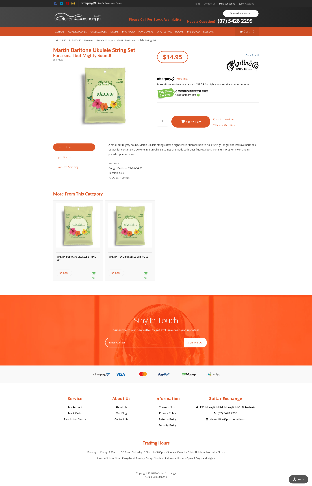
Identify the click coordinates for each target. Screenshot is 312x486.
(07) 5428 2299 (220, 20)
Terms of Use (167, 407)
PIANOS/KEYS (145, 31)
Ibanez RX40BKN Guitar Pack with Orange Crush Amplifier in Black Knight (32, 471)
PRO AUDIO (128, 31)
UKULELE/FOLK (98, 31)
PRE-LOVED (193, 31)
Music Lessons (227, 3)
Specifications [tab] (65, 157)
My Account (75, 407)
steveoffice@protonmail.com (227, 419)
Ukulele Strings (104, 40)
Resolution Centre (75, 419)
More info (181, 78)
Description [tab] (64, 147)
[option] (104, 94)
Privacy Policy (167, 413)
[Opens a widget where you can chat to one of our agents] (298, 479)
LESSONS (208, 31)
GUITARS (59, 31)
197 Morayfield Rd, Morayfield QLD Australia (227, 407)
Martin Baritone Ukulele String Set (136, 40)
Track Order (75, 413)
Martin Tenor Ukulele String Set (129, 256)
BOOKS (179, 31)
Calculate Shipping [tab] (67, 167)
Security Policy (168, 425)
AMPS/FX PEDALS (77, 31)
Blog (198, 3)
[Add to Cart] (93, 275)
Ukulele (88, 40)
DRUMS (114, 31)
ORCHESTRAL (164, 31)
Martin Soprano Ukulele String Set (76, 258)
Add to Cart (193, 122)
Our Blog (121, 413)
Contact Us (210, 3)
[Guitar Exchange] (77, 17)
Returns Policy (168, 419)
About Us (121, 407)
